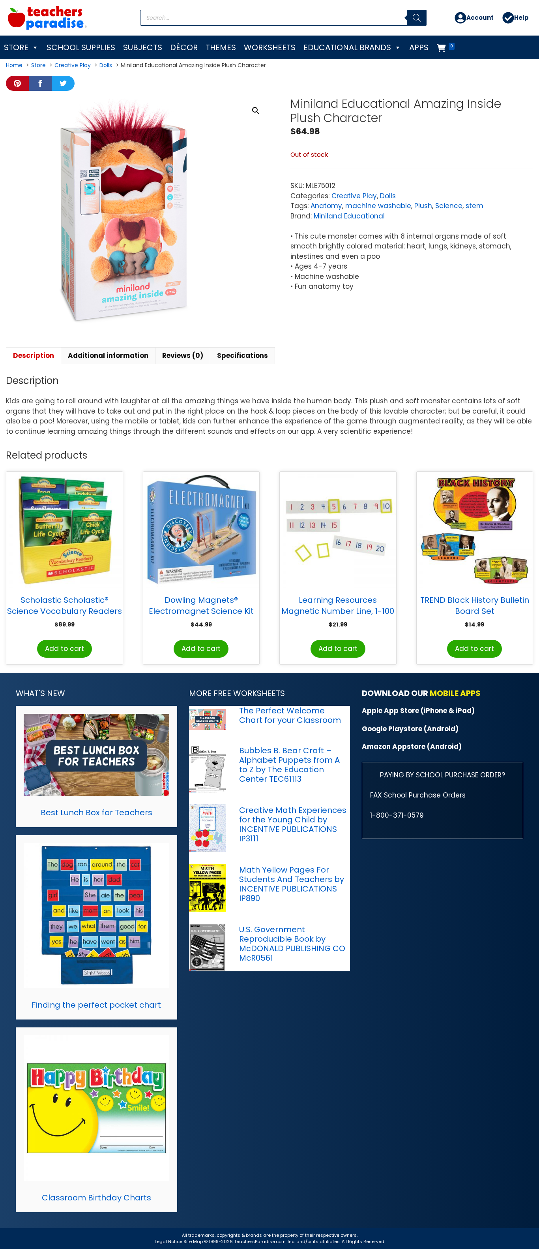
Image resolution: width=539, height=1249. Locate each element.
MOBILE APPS (455, 693)
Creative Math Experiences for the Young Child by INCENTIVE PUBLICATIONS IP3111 (292, 824)
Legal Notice (168, 1241)
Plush (423, 206)
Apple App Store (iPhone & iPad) (418, 710)
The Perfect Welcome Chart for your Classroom (290, 715)
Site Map (193, 1241)
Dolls (388, 196)
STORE (16, 47)
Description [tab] (33, 355)
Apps (419, 47)
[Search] (417, 18)
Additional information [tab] (108, 355)
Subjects (142, 47)
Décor (184, 47)
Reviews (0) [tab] (182, 355)
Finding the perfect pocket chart (96, 1004)
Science (448, 206)
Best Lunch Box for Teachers (96, 812)
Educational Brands (347, 47)
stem (474, 206)
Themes (221, 47)
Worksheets (270, 47)
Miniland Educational (349, 216)
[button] (256, 110)
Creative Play (354, 196)
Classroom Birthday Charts (96, 1197)
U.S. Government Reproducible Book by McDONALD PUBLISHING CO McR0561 (292, 944)
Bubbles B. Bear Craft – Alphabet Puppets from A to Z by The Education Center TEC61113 (289, 765)
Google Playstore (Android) (410, 729)
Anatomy (326, 206)
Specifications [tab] (242, 355)
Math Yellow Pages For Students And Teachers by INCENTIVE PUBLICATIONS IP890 (291, 884)
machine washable (378, 206)
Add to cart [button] (64, 648)
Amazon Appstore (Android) (412, 746)
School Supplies (81, 47)
